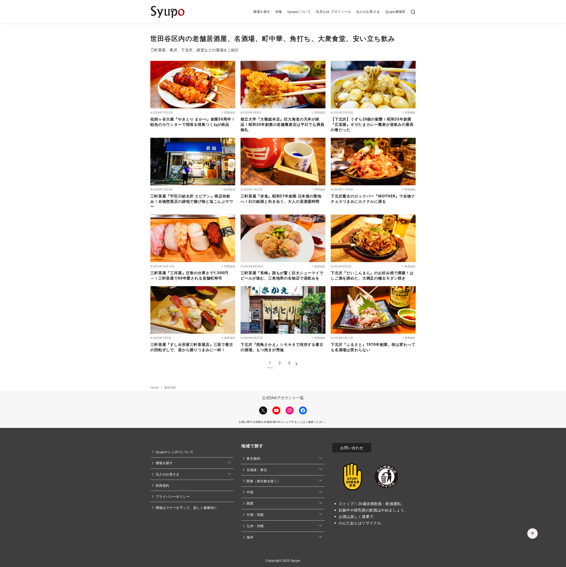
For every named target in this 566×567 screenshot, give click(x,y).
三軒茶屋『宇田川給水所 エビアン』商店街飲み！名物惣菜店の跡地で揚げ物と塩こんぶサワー (191, 201)
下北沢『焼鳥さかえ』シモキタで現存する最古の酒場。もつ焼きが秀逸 (282, 347)
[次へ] (296, 363)
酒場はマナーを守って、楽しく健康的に (186, 507)
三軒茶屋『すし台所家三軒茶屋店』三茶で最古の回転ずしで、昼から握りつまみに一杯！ (191, 347)
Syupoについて (299, 11)
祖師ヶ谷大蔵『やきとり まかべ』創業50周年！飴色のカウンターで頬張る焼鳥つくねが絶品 (192, 122)
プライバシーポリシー (173, 496)
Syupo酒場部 (395, 11)
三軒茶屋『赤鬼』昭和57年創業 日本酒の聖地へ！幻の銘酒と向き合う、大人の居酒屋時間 (281, 198)
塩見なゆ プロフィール (333, 11)
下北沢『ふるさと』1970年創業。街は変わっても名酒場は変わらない (373, 347)
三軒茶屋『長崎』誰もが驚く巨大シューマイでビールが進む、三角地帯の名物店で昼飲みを (282, 275)
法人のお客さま (368, 11)
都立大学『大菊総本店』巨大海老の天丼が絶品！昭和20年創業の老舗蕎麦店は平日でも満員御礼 (282, 124)
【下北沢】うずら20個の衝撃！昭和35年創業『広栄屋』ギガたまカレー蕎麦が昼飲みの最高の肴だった (372, 124)
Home (154, 387)
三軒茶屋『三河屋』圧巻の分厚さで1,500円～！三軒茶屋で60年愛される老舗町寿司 (189, 275)
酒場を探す (261, 11)
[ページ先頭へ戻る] (532, 533)
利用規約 (162, 485)
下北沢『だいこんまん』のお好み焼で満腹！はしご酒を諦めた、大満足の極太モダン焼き (372, 275)
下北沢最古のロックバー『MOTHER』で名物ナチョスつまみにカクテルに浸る (373, 198)
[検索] (413, 11)
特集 (278, 11)
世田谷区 (170, 387)
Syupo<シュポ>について (175, 452)
